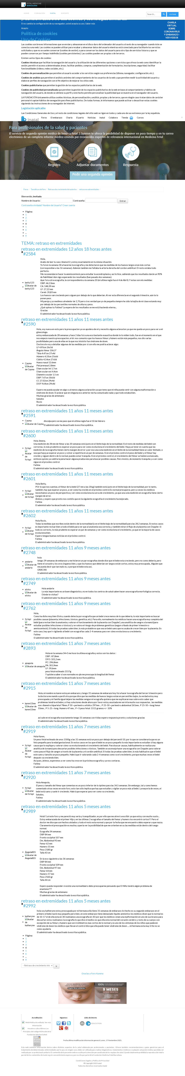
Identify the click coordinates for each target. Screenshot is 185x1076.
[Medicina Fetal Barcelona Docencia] (96, 1023)
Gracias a (86, 973)
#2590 (29, 324)
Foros (26, 189)
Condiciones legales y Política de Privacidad (92, 1061)
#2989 (29, 811)
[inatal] (92, 150)
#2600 (29, 435)
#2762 (29, 608)
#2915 (29, 688)
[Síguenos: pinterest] (66, 1028)
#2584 (29, 253)
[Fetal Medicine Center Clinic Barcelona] (82, 1023)
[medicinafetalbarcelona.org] (32, 4)
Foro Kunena (97, 973)
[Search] (163, 14)
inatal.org (46, 1055)
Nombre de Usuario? (52, 205)
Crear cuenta (69, 205)
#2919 (29, 731)
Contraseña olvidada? (31, 205)
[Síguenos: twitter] (68, 1023)
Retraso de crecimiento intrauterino (62, 189)
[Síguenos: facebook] (63, 1023)
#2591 (29, 415)
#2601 (29, 478)
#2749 (29, 583)
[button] (172, 14)
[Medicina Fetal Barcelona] (88, 1023)
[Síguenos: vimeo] (58, 1023)
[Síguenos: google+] (61, 1028)
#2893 (29, 648)
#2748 (29, 552)
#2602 (29, 515)
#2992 (29, 905)
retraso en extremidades (89, 189)
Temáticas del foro (38, 189)
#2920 (29, 777)
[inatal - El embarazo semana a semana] (33, 118)
